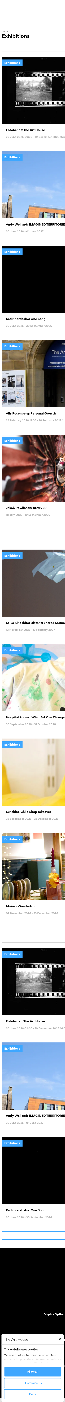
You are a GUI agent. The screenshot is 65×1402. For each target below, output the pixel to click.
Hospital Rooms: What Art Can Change (35, 717)
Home (5, 31)
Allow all (32, 1372)
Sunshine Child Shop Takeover (28, 811)
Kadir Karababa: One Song (25, 319)
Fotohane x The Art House (25, 130)
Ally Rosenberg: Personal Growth (31, 413)
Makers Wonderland (21, 906)
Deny (32, 1394)
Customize (31, 1383)
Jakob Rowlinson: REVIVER (26, 507)
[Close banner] (60, 1339)
